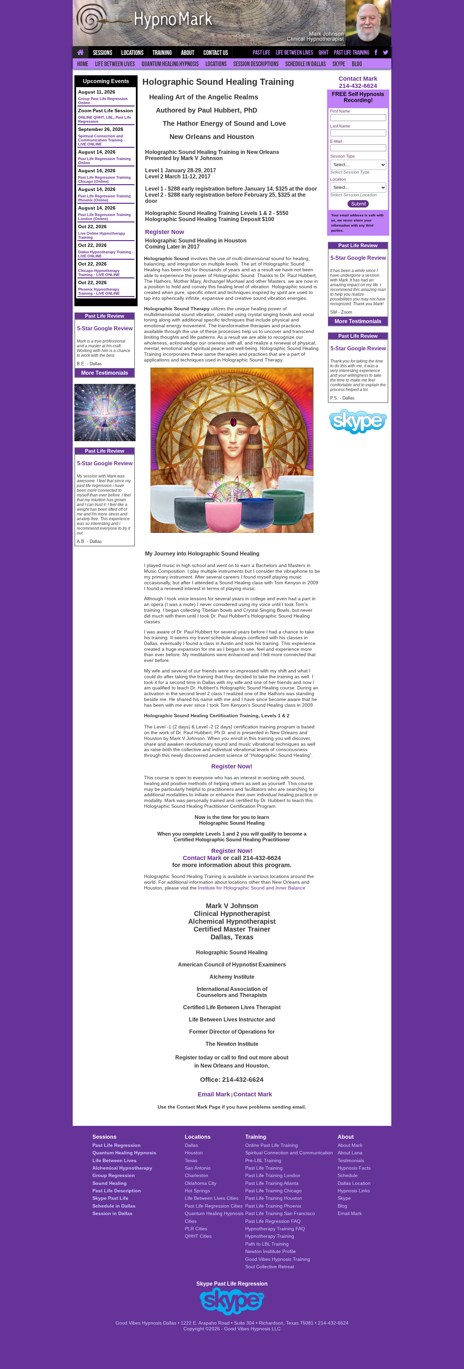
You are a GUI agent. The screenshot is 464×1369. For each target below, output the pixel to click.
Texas (191, 1160)
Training (162, 52)
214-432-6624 (358, 85)
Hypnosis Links (354, 1190)
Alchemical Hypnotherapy (122, 1168)
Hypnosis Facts (354, 1168)
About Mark (350, 1145)
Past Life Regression (116, 1145)
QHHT (323, 52)
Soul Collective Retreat (269, 1266)
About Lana (350, 1152)
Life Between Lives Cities (211, 1198)
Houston (194, 1152)
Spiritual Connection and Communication (289, 1152)
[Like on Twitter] (385, 52)
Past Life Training (351, 52)
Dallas (191, 1145)
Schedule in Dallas (305, 63)
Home (82, 63)
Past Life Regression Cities (214, 1206)
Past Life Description (116, 1190)
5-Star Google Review (104, 328)
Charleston (196, 1175)
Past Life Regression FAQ (273, 1221)
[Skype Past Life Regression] (358, 421)
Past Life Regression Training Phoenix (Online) (104, 198)
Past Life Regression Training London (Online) (104, 217)
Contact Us (215, 52)
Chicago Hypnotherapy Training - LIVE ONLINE (99, 273)
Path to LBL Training (267, 1244)
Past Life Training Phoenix (273, 1206)
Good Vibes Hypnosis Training (277, 1259)
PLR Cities (196, 1228)
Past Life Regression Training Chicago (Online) (104, 179)
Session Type (342, 156)
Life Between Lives (115, 63)
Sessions (102, 52)
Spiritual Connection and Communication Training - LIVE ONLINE (101, 140)
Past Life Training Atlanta (272, 1183)
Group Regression (113, 1175)
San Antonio (198, 1168)
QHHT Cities (198, 1236)
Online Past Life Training (271, 1145)
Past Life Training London (272, 1175)
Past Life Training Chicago (273, 1190)
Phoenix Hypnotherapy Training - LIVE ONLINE (99, 291)
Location (338, 179)
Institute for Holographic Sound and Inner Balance (251, 888)
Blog (357, 63)
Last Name (340, 126)
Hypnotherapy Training (269, 1236)
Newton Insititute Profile (270, 1251)
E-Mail (336, 141)
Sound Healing (109, 1183)
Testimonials (351, 1160)
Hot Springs (197, 1190)
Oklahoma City (200, 1183)
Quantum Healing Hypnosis (170, 63)
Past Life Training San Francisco (280, 1213)
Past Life (261, 52)
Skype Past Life (110, 1198)
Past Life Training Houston (273, 1198)
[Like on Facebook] (376, 52)
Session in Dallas (112, 1213)
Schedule (348, 1175)
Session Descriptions (256, 63)
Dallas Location (354, 1183)
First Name (340, 111)
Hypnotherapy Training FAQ (275, 1228)
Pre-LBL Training (263, 1160)
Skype (339, 63)
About (187, 52)
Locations (216, 63)
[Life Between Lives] (105, 412)
